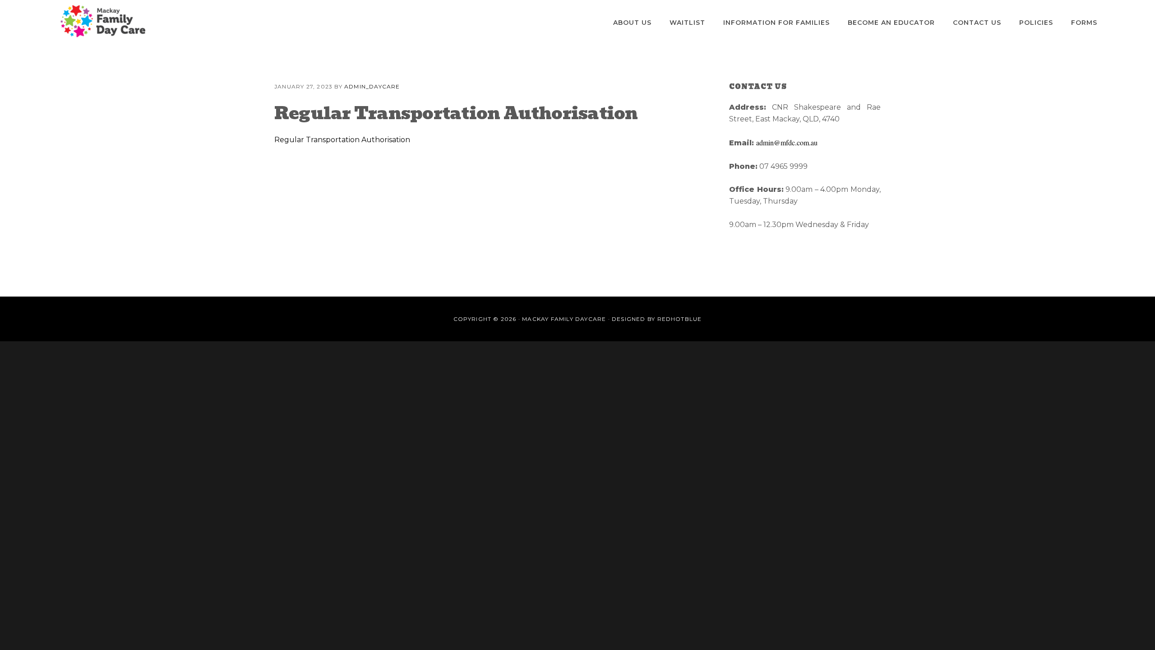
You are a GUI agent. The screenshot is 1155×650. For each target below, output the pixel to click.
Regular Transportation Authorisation (342, 139)
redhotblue (679, 319)
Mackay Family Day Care (103, 21)
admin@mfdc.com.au (787, 142)
